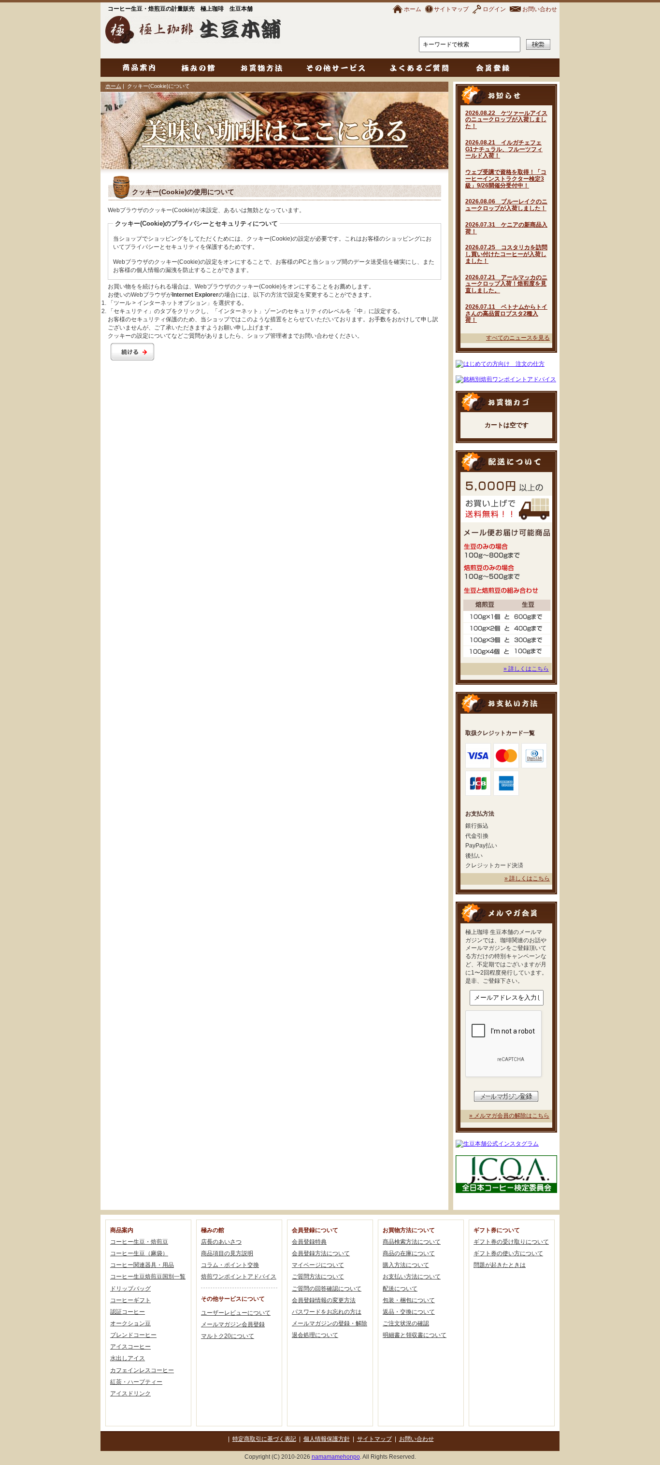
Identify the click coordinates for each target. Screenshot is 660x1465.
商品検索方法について (412, 1241)
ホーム (412, 9)
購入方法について (406, 1265)
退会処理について (315, 1335)
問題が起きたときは (499, 1265)
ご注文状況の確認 (406, 1323)
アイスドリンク (130, 1393)
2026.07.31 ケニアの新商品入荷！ (506, 228)
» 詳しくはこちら (526, 668)
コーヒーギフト (130, 1300)
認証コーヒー (127, 1311)
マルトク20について (227, 1336)
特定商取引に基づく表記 (264, 1439)
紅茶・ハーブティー (136, 1382)
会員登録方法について (321, 1253)
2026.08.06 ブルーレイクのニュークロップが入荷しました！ (506, 205)
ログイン (494, 9)
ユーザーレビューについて (236, 1312)
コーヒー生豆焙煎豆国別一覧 (148, 1276)
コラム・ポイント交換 (230, 1265)
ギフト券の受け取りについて (511, 1241)
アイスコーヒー (130, 1346)
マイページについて (318, 1265)
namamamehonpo (336, 1456)
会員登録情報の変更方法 (324, 1300)
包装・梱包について (409, 1300)
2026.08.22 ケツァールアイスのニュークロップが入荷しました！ (506, 120)
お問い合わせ (539, 9)
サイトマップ (451, 9)
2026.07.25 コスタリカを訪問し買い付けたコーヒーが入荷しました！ (506, 254)
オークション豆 (130, 1323)
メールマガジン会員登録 (233, 1324)
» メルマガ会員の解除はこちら (509, 1115)
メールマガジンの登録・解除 (329, 1323)
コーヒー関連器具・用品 (142, 1265)
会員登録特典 (309, 1241)
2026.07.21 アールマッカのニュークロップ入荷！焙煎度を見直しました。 (506, 284)
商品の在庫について (409, 1253)
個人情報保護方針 (326, 1439)
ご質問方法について (318, 1276)
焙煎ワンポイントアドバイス (238, 1276)
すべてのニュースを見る (518, 337)
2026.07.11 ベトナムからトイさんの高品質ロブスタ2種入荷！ (506, 313)
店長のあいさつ (221, 1241)
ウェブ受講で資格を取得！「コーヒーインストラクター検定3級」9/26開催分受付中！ (505, 179)
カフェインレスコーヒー (142, 1370)
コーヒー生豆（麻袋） (139, 1253)
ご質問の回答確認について (326, 1288)
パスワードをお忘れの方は (326, 1311)
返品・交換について (409, 1311)
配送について (400, 1288)
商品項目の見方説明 (227, 1253)
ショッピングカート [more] (506, 401)
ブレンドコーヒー (133, 1335)
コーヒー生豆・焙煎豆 (139, 1241)
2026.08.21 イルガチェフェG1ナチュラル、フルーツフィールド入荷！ (504, 149)
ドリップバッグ (130, 1288)
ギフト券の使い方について (508, 1253)
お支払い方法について (412, 1276)
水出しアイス (127, 1358)
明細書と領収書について (414, 1335)
